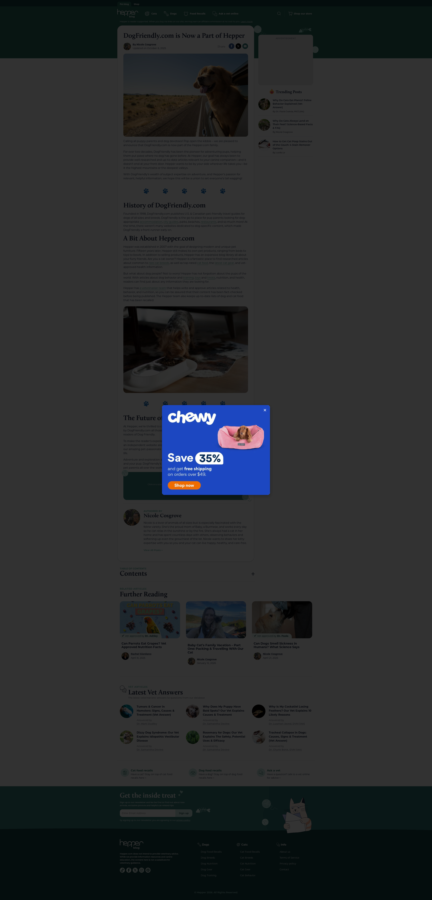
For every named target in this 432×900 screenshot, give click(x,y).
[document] (216, 450)
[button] (265, 410)
